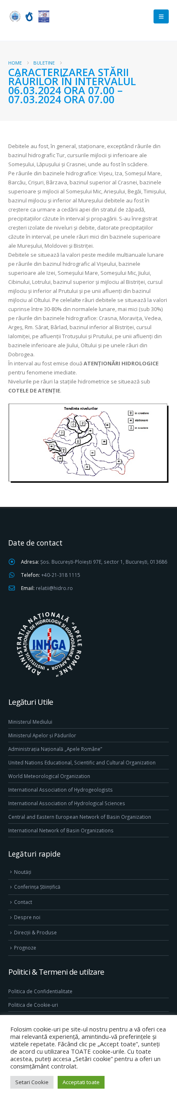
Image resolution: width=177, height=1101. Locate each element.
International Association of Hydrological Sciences (66, 803)
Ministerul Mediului (30, 721)
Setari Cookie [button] (32, 1082)
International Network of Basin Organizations (61, 830)
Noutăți (22, 872)
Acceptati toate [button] (81, 1082)
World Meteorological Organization (49, 776)
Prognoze (25, 947)
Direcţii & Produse (35, 932)
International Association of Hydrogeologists (60, 789)
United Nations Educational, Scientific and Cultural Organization (82, 762)
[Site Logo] (28, 16)
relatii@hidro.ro (54, 588)
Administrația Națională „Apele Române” (55, 749)
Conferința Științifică (37, 886)
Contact (23, 902)
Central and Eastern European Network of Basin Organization (79, 816)
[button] (161, 16)
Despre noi (27, 917)
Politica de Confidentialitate (40, 991)
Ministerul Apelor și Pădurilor (42, 735)
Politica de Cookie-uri (33, 1004)
